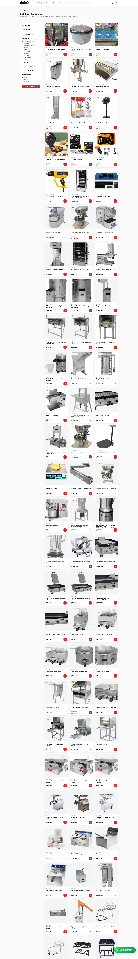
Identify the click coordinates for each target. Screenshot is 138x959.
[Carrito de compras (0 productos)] (116, 3)
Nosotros (48, 3)
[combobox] (75, 2)
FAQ (54, 3)
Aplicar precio (31, 70)
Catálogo (39, 3)
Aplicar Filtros (31, 86)
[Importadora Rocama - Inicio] (24, 2)
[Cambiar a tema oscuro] (112, 2)
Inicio (33, 3)
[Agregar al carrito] (65, 54)
